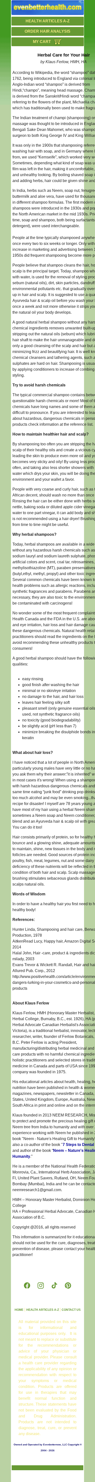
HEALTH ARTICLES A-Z (48, 21)
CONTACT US (71, 1310)
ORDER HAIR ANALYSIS (47, 31)
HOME (19, 1310)
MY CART (42, 42)
